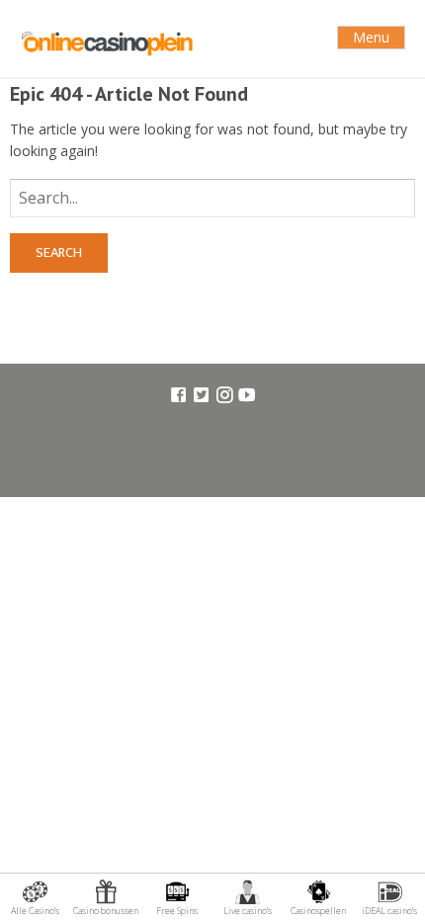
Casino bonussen (105, 910)
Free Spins (177, 910)
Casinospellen (318, 910)
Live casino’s (247, 910)
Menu (371, 37)
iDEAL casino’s (389, 910)
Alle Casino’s (35, 910)
